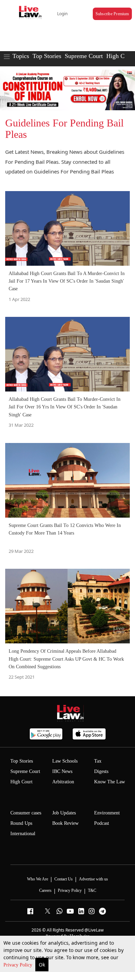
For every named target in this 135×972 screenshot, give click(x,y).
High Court (21, 781)
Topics (20, 56)
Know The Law (109, 781)
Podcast (101, 823)
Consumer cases (25, 812)
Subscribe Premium (112, 13)
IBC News (62, 771)
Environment (107, 812)
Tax (97, 761)
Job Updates (64, 812)
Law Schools (65, 761)
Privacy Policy (18, 965)
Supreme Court (84, 56)
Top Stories (47, 56)
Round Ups (21, 823)
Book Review (65, 823)
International (22, 833)
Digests (101, 771)
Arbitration (63, 781)
